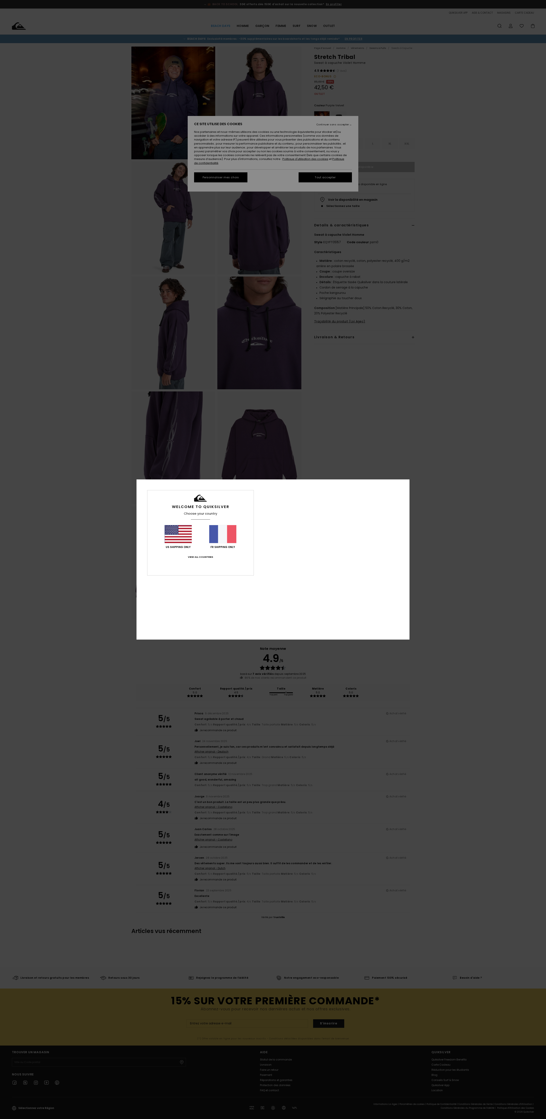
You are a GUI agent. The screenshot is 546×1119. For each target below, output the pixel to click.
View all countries (200, 557)
